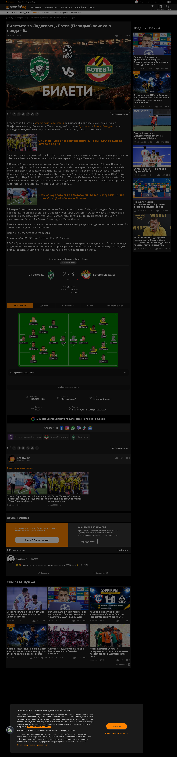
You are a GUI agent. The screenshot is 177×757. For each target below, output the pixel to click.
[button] (10, 730)
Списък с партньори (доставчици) (32, 745)
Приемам (116, 726)
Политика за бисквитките (39, 726)
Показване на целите (116, 733)
